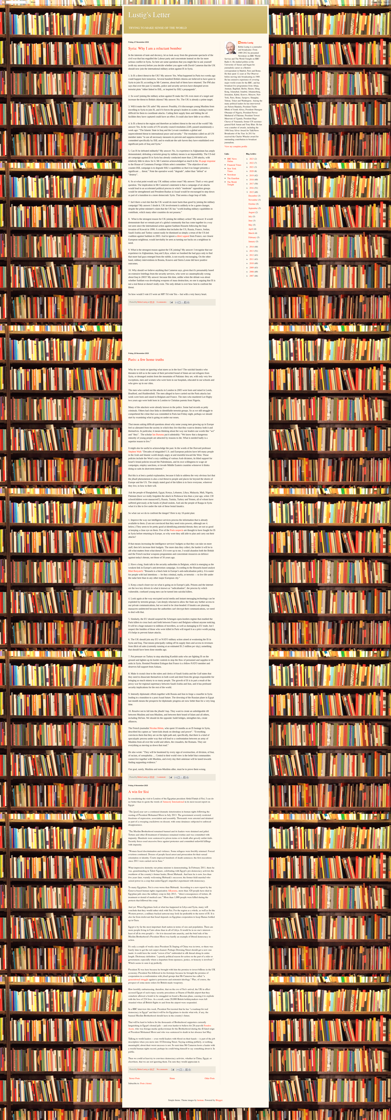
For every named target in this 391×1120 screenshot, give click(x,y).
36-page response (207, 161)
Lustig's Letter (149, 14)
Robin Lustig (247, 42)
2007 (251, 275)
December (253, 195)
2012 (251, 255)
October (252, 203)
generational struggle (138, 979)
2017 (251, 183)
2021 (251, 167)
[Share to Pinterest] (188, 302)
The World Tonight (232, 183)
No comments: (163, 1069)
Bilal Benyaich (135, 571)
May (250, 224)
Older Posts (210, 1078)
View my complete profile (236, 146)
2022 (251, 162)
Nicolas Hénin (156, 728)
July (250, 216)
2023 (251, 158)
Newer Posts (134, 1078)
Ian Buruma (158, 434)
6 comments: (162, 302)
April (251, 228)
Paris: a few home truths (146, 359)
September (253, 208)
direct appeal (183, 236)
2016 (251, 187)
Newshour (231, 174)
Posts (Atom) (146, 1083)
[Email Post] (171, 302)
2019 (251, 175)
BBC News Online (232, 160)
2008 (251, 271)
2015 (251, 192)
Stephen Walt (134, 451)
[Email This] (176, 302)
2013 (251, 250)
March (251, 233)
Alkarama (172, 890)
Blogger (219, 1100)
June (250, 220)
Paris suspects (177, 530)
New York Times (231, 170)
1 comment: (161, 777)
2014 (251, 246)
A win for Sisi (138, 791)
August (251, 212)
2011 (251, 259)
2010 (251, 263)
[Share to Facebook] (185, 302)
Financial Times (234, 164)
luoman (200, 1100)
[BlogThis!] (179, 302)
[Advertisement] (172, 329)
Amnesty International (173, 801)
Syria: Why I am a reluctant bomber (155, 48)
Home (172, 1078)
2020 (251, 171)
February (252, 237)
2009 (251, 267)
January (252, 241)
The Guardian (233, 178)
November (253, 199)
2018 (251, 179)
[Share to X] (182, 302)
